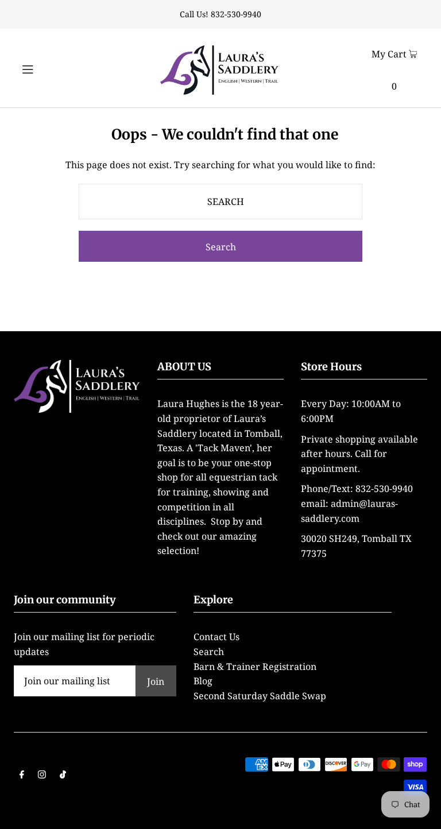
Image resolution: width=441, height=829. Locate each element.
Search (209, 651)
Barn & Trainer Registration (255, 666)
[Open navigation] (47, 67)
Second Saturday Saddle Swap (260, 695)
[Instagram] (42, 775)
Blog (203, 681)
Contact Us (216, 636)
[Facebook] (22, 775)
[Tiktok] (63, 775)
